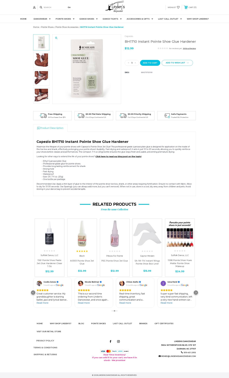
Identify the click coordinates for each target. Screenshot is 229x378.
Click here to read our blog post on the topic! (118, 156)
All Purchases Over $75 (56, 117)
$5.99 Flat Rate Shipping (98, 114)
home (40, 323)
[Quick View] (43, 246)
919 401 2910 (190, 352)
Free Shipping (55, 114)
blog (81, 323)
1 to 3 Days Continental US (138, 117)
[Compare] (55, 246)
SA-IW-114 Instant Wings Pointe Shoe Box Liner (147, 262)
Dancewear (40, 19)
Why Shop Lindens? (198, 19)
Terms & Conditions (45, 347)
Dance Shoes (87, 19)
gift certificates (164, 323)
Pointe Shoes (63, 19)
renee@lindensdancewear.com (178, 356)
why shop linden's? (60, 323)
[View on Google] (39, 283)
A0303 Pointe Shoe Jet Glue (82, 262)
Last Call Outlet (168, 19)
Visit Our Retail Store (49, 331)
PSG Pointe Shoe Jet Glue (114, 260)
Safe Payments (178, 114)
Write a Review (189, 48)
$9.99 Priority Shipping (139, 114)
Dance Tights (110, 19)
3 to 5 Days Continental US (96, 117)
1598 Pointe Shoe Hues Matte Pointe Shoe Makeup (180, 263)
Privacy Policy (45, 340)
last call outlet (122, 323)
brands (143, 323)
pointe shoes (98, 323)
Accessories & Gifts (138, 19)
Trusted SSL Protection (179, 117)
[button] (33, 292)
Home (23, 19)
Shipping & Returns (45, 354)
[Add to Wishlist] (49, 246)
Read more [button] (42, 303)
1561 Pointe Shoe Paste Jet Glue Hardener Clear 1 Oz (49, 263)
